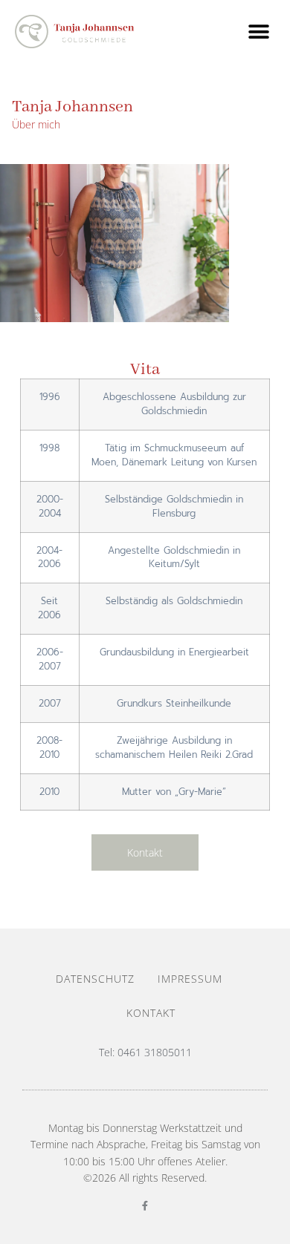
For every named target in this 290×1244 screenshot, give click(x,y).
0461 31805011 (154, 1052)
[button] (258, 31)
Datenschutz (95, 979)
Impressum (190, 979)
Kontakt (150, 1013)
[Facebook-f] (145, 1206)
